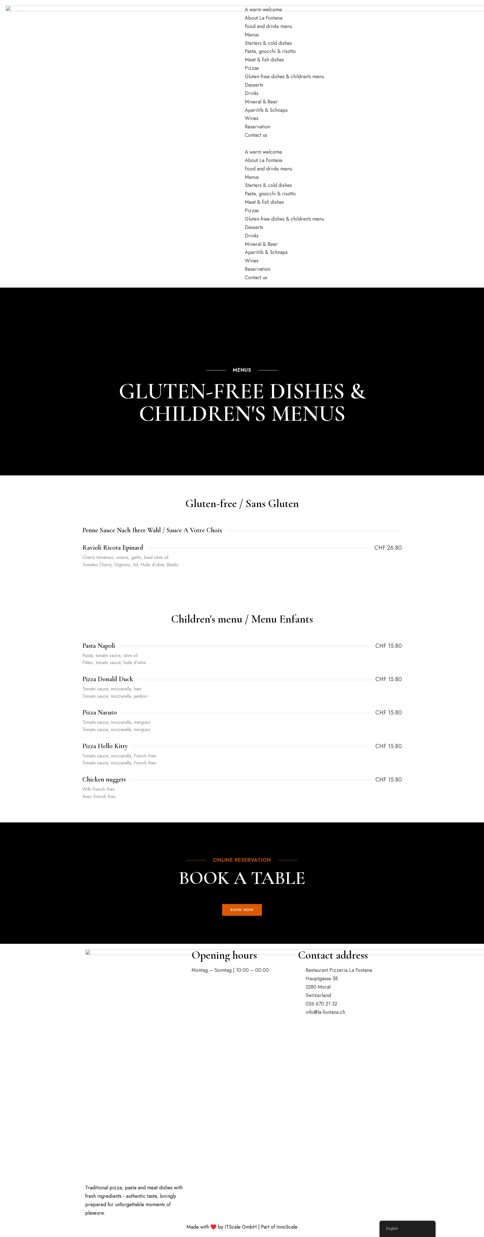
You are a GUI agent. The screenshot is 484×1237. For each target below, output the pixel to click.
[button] (361, 144)
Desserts (254, 85)
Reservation (257, 126)
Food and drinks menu (268, 26)
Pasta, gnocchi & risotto (270, 51)
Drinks (252, 93)
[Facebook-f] (214, 987)
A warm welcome (263, 9)
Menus (252, 34)
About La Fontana (263, 18)
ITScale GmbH (241, 1227)
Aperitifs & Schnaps (266, 110)
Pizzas (252, 68)
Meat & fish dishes (264, 59)
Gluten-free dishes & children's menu (284, 76)
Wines (252, 118)
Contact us (256, 135)
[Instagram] (199, 987)
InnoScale (286, 1227)
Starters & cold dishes (268, 43)
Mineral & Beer (261, 101)
